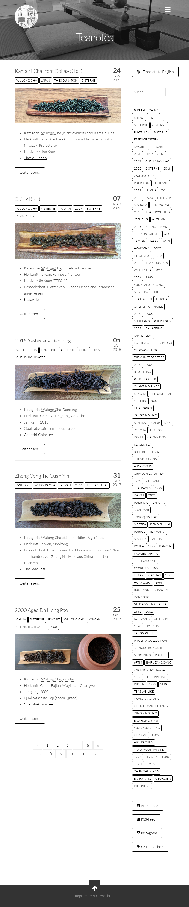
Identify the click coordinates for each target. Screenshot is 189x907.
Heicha (161, 299)
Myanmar (141, 510)
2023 (149, 197)
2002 (154, 401)
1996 (159, 582)
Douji (138, 437)
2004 (149, 364)
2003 (137, 328)
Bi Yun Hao (142, 372)
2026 (152, 495)
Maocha (140, 205)
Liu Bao (156, 430)
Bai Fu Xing (142, 778)
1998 (168, 575)
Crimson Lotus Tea (149, 473)
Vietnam (152, 481)
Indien (139, 684)
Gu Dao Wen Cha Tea (150, 604)
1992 (137, 611)
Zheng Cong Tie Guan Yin (42, 476)
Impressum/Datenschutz (94, 895)
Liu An (139, 575)
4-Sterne (48, 208)
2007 (157, 248)
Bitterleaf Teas (146, 452)
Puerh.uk (141, 183)
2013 (166, 241)
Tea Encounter (157, 212)
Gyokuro (141, 568)
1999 (158, 488)
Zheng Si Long (156, 226)
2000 (53, 627)
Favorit (54, 619)
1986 (137, 677)
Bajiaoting (154, 328)
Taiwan (65, 208)
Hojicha (152, 626)
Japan (45, 80)
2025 (137, 226)
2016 (160, 154)
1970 (137, 626)
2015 (96, 350)
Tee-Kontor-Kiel (147, 234)
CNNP (155, 422)
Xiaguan (154, 575)
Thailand (160, 183)
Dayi (156, 568)
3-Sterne (93, 208)
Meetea (140, 524)
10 (72, 754)
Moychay (141, 292)
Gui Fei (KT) (27, 199)
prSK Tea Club (145, 379)
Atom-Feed (149, 805)
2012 (158, 255)
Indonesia (142, 786)
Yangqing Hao (145, 415)
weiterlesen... (30, 172)
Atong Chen (143, 742)
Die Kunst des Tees (149, 357)
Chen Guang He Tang (151, 706)
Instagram (148, 833)
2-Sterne (152, 168)
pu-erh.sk (141, 132)
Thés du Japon (35, 157)
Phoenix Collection (150, 640)
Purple (139, 531)
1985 (155, 735)
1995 (152, 684)
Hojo (150, 764)
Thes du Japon (65, 80)
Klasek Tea (25, 215)
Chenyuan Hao (157, 161)
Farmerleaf (143, 335)
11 (84, 754)
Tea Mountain (156, 263)
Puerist (161, 655)
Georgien (163, 778)
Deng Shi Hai (160, 524)
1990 (149, 277)
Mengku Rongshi (148, 648)
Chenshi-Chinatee (30, 357)
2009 (156, 292)
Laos (167, 422)
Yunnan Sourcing (148, 285)
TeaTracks (142, 488)
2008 (137, 277)
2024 (164, 190)
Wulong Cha (26, 80)
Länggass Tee (145, 633)
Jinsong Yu (160, 205)
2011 (159, 270)
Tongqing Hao (145, 517)
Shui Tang (142, 321)
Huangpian (143, 408)
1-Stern (140, 401)
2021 (137, 190)
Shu (167, 234)
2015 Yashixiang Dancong (43, 340)
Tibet (138, 764)
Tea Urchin (143, 299)
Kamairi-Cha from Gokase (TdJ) (49, 71)
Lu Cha (150, 190)
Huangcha (142, 582)
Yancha (95, 619)
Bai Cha (156, 539)
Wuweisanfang (146, 553)
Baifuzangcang (158, 662)
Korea (139, 546)
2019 (78, 208)
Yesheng (141, 219)
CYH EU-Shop (151, 846)
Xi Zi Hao (140, 422)
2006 (137, 263)
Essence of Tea (146, 139)
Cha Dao (165, 343)
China (83, 350)
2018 (167, 168)
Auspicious (143, 466)
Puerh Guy (162, 321)
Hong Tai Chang (147, 698)
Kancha (165, 546)
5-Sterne (89, 80)
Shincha (161, 618)
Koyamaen (142, 618)
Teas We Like (144, 691)
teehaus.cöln (145, 560)
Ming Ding (142, 655)
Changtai (161, 589)
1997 (151, 546)
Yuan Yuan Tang (147, 727)
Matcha (140, 539)
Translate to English (158, 71)
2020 (137, 154)
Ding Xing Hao (145, 713)
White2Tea (142, 270)
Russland (141, 589)
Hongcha (141, 248)
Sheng (139, 118)
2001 (149, 611)
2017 (137, 161)
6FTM (138, 662)
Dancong (48, 350)
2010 (137, 314)
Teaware (157, 147)
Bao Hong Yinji (146, 720)
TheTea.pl (164, 197)
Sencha (140, 393)
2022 (137, 168)
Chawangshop (146, 350)
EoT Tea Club (144, 343)
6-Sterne (159, 125)
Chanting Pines (146, 386)
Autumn (158, 219)
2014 (78, 485)
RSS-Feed (148, 819)
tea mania (157, 531)
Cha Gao (140, 735)
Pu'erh (139, 110)
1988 (165, 756)
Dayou (139, 495)
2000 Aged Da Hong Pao (41, 610)
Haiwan (151, 756)
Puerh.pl (141, 502)
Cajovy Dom (157, 437)
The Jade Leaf (97, 485)
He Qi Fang (142, 255)
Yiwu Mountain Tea (149, 749)
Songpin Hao (155, 677)
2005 (149, 314)
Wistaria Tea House (149, 669)
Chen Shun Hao (146, 771)
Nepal (164, 684)
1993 (137, 756)
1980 (137, 481)
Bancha (158, 502)
